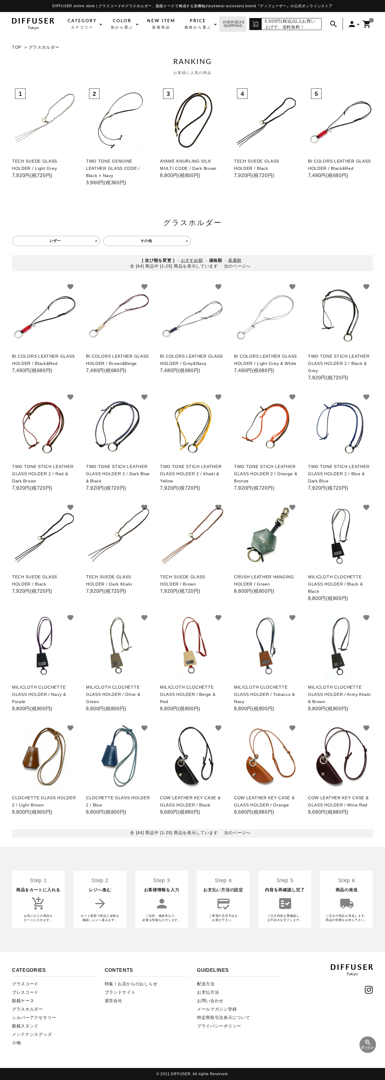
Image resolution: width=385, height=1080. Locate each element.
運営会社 (113, 1000)
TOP (16, 47)
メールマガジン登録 (217, 1009)
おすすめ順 (192, 260)
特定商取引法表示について (223, 1017)
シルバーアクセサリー (34, 1017)
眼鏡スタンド (25, 1025)
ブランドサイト (120, 992)
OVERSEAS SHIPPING (234, 24)
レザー (55, 241)
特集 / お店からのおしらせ (131, 983)
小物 (16, 1042)
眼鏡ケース (23, 1000)
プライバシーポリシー (219, 1025)
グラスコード (25, 983)
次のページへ (237, 266)
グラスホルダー (44, 47)
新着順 (235, 260)
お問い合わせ (210, 1000)
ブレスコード (25, 992)
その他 (146, 241)
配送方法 (206, 983)
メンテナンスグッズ (32, 1034)
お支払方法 (208, 992)
